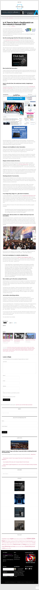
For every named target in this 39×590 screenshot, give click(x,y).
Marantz (12, 544)
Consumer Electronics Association (21, 348)
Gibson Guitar (9, 542)
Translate (11, 576)
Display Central (11, 349)
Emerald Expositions (29, 541)
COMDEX (14, 348)
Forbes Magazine (17, 349)
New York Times (18, 350)
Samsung (7, 546)
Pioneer (3, 546)
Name (4, 375)
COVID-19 (17, 541)
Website (4, 386)
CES (11, 348)
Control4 (8, 541)
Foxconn (34, 541)
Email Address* (4, 426)
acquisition (4, 538)
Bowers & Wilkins (23, 538)
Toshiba (10, 548)
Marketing (19, 347)
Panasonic (28, 544)
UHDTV (9, 351)
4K (7, 348)
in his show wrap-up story (23, 164)
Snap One (23, 546)
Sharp (14, 546)
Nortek (18, 544)
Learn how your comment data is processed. (24, 404)
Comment (5, 361)
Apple (11, 538)
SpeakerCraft (7, 548)
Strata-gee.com (19, 6)
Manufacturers (14, 347)
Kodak (7, 350)
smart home (17, 546)
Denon (24, 541)
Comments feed (17, 557)
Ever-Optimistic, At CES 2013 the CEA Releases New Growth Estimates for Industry (8, 340)
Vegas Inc (12, 351)
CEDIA (29, 538)
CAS (8, 348)
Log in (15, 554)
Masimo (15, 544)
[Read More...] (33, 454)
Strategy (28, 347)
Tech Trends (32, 347)
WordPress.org (17, 559)
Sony (30, 546)
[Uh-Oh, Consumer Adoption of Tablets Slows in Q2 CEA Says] (30, 336)
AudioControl (16, 538)
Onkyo (24, 544)
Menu (20, 2)
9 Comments (13, 26)
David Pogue (7, 349)
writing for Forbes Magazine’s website (24, 257)
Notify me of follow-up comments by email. (11, 392)
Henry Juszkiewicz (21, 542)
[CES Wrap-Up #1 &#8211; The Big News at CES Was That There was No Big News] (19, 336)
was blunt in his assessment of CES (28, 195)
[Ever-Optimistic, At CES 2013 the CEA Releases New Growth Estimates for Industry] (8, 336)
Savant (11, 546)
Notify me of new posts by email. (9, 396)
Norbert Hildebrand (24, 350)
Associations (9, 347)
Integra (5, 544)
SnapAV (20, 546)
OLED (29, 350)
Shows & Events (23, 347)
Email (4, 380)
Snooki (7, 351)
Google (13, 542)
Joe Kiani (8, 544)
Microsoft (13, 350)
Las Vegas (10, 350)
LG (10, 544)
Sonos (27, 546)
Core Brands (13, 541)
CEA (10, 348)
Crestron (21, 541)
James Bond (30, 349)
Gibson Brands (4, 542)
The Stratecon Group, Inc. (21, 582)
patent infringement (32, 544)
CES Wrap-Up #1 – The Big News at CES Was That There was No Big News (19, 340)
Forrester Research (24, 349)
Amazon (8, 538)
